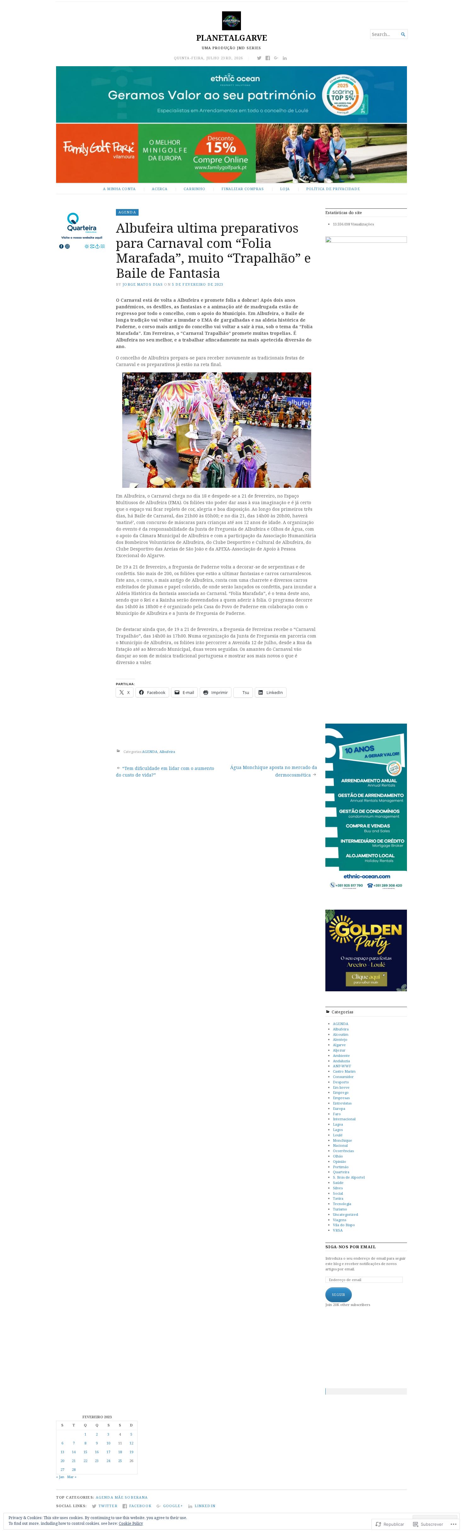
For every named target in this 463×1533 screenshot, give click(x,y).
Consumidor (343, 1076)
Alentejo (340, 1039)
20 (62, 1460)
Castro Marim (344, 1071)
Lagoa (338, 1124)
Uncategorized (345, 1214)
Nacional (340, 1145)
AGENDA (127, 212)
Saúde (338, 1182)
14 (74, 1451)
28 (74, 1469)
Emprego (341, 1092)
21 (74, 1460)
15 (85, 1451)
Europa (339, 1108)
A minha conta (119, 188)
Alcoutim (340, 1034)
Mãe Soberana (131, 1497)
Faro (337, 1113)
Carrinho (194, 188)
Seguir (338, 1294)
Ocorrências (343, 1150)
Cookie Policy (131, 1523)
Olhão (338, 1156)
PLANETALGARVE (231, 37)
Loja (285, 188)
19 (131, 1451)
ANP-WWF (342, 1066)
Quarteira (341, 1171)
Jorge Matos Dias (143, 284)
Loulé (338, 1135)
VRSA (338, 1230)
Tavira (338, 1198)
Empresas (341, 1097)
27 (62, 1469)
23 (97, 1460)
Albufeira (167, 751)
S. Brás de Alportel (349, 1177)
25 (120, 1460)
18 (120, 1451)
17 (108, 1451)
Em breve (341, 1087)
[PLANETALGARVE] (231, 124)
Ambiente (341, 1055)
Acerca (160, 188)
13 (62, 1451)
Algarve (339, 1044)
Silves (338, 1188)
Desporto (341, 1082)
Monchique (342, 1140)
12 (131, 1443)
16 (97, 1451)
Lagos (338, 1129)
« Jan (60, 1476)
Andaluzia (341, 1060)
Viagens (339, 1219)
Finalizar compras (242, 188)
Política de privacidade (333, 188)
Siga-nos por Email (350, 1246)
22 (85, 1460)
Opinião (339, 1161)
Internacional (344, 1118)
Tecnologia (342, 1203)
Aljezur (339, 1050)
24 (108, 1460)
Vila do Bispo (344, 1224)
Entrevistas (342, 1103)
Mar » (72, 1476)
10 (108, 1443)
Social (338, 1193)
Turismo (340, 1209)
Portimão (341, 1166)
